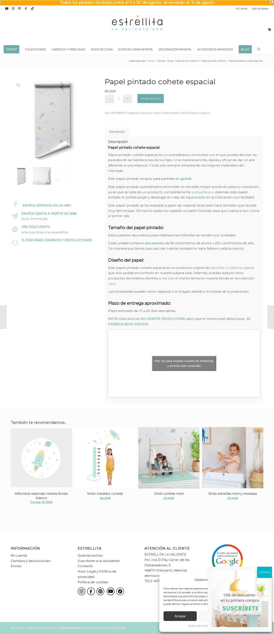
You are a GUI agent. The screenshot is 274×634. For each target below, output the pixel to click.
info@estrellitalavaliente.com (74, 628)
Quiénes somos (90, 555)
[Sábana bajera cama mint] (270, 317)
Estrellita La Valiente (226, 268)
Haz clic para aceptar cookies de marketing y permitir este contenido (184, 363)
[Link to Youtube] (7, 8)
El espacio (204, 112)
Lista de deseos (260, 8)
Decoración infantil (151, 112)
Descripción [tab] (117, 131)
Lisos (112, 284)
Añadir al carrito (151, 98)
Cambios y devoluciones (30, 561)
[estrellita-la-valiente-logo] (137, 28)
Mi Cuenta (241, 8)
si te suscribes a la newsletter (44, 232)
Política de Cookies (199, 625)
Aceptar (180, 616)
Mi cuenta (19, 555)
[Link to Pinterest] (19, 8)
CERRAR (264, 572)
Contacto (85, 566)
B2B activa (119, 628)
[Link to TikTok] (32, 8)
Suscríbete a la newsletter (99, 561)
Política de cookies (93, 582)
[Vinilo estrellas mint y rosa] (3, 317)
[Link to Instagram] (13, 8)
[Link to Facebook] (26, 8)
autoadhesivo (203, 192)
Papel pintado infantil (175, 112)
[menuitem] (242, 8)
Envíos (16, 566)
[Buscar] (257, 49)
